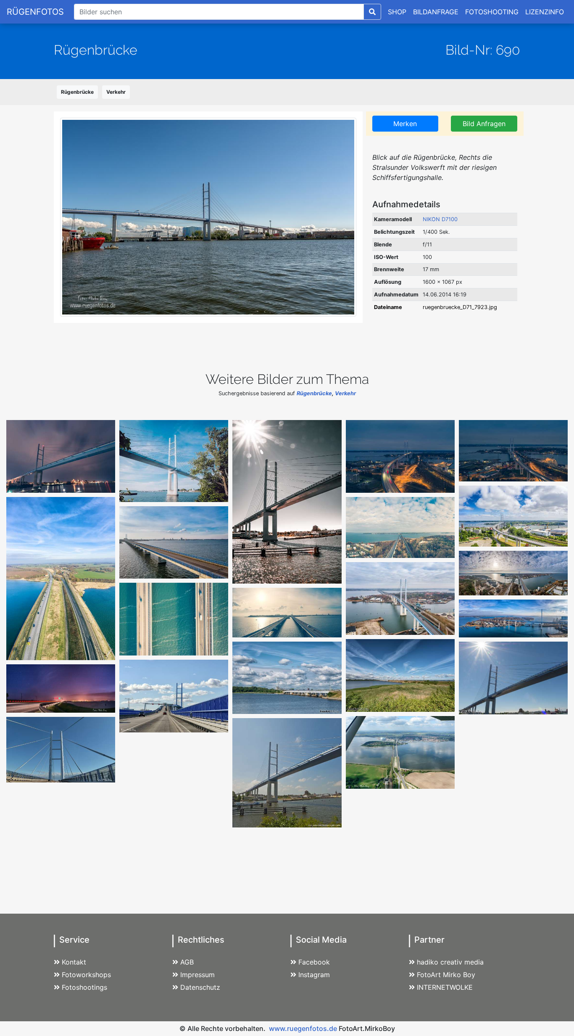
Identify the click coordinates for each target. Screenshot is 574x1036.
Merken (405, 123)
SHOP (397, 12)
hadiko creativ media (450, 962)
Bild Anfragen (484, 123)
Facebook (314, 962)
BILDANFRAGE (435, 12)
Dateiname (388, 307)
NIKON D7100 (440, 219)
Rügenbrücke (77, 92)
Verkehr (116, 92)
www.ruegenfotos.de (303, 1028)
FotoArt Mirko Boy (446, 974)
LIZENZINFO (544, 12)
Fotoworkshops (86, 974)
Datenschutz (200, 987)
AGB (187, 962)
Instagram (314, 974)
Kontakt (74, 962)
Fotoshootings (84, 987)
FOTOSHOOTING (492, 12)
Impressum (197, 974)
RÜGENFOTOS (35, 12)
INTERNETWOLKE (445, 987)
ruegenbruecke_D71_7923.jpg (460, 307)
